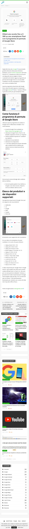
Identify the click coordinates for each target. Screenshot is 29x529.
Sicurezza (6, 508)
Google (15, 69)
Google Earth (7, 487)
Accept (14, 527)
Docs (19, 521)
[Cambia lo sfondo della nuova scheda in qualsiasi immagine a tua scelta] (8, 336)
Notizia (4, 30)
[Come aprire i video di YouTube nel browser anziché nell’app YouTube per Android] (14, 419)
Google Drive (7, 484)
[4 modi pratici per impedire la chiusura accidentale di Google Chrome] (14, 443)
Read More (20, 527)
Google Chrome (8, 479)
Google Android (6, 379)
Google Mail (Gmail (8, 490)
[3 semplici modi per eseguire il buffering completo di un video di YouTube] (21, 336)
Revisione (6, 505)
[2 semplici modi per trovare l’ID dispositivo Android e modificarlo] (14, 372)
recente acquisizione (16, 72)
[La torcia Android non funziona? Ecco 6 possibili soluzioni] (14, 395)
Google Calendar (8, 477)
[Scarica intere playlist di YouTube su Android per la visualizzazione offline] (21, 320)
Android (10, 90)
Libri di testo (7, 500)
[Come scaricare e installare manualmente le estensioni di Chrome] (8, 320)
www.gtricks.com (18, 288)
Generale (5, 450)
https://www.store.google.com (13, 131)
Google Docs (7, 482)
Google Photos (7, 495)
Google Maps (7, 492)
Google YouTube (8, 497)
